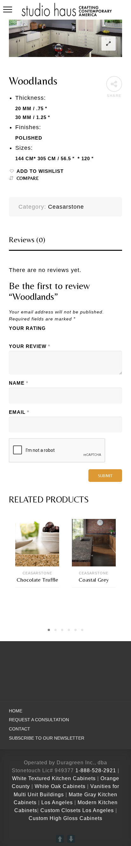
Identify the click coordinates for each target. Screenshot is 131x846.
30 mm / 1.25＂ (33, 117)
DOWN (71, 839)
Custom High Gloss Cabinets (65, 818)
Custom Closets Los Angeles (77, 810)
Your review (29, 346)
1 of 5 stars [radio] (13, 336)
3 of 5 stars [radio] (32, 336)
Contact (19, 729)
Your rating (27, 328)
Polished (28, 138)
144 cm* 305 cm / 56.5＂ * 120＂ (55, 158)
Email (19, 412)
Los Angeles (57, 802)
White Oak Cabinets (60, 786)
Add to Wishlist (40, 171)
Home (15, 711)
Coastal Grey (94, 579)
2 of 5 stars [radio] (22, 336)
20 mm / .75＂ (32, 108)
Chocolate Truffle (37, 579)
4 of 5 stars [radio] (41, 336)
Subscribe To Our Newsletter (46, 738)
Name (18, 383)
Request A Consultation (39, 719)
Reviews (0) (27, 239)
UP (60, 839)
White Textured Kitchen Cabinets (54, 778)
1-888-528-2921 (95, 770)
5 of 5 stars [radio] (51, 336)
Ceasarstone (66, 207)
